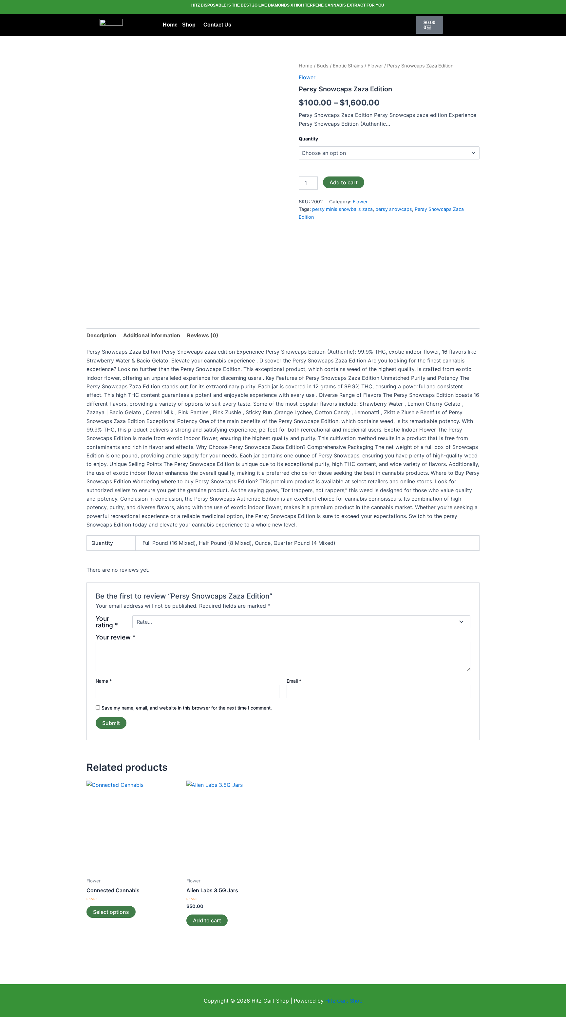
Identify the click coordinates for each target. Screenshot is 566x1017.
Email (294, 681)
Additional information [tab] (151, 335)
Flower (375, 66)
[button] (190, 24)
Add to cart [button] (207, 920)
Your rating (107, 621)
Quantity (308, 138)
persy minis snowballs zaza (342, 209)
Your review (116, 637)
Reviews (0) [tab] (202, 335)
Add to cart (344, 182)
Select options (111, 912)
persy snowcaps (393, 209)
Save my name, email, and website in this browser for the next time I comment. (187, 708)
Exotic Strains (348, 66)
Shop (189, 25)
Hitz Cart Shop (344, 1000)
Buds (323, 66)
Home (170, 25)
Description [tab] (101, 335)
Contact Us (217, 25)
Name (104, 681)
